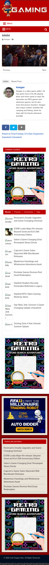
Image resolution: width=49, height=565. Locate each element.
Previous (6, 70)
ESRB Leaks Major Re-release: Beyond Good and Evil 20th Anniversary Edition (28, 232)
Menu (8, 29)
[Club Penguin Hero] (24, 16)
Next (44, 70)
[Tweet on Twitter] (13, 127)
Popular (17, 212)
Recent (8, 212)
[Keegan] (9, 97)
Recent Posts (16, 81)
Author (5, 81)
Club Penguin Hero (17, 558)
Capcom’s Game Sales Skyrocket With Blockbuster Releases (26, 253)
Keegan (7, 39)
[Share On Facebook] (5, 127)
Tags (38, 212)
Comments (28, 212)
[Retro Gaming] (24, 179)
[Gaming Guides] (24, 415)
